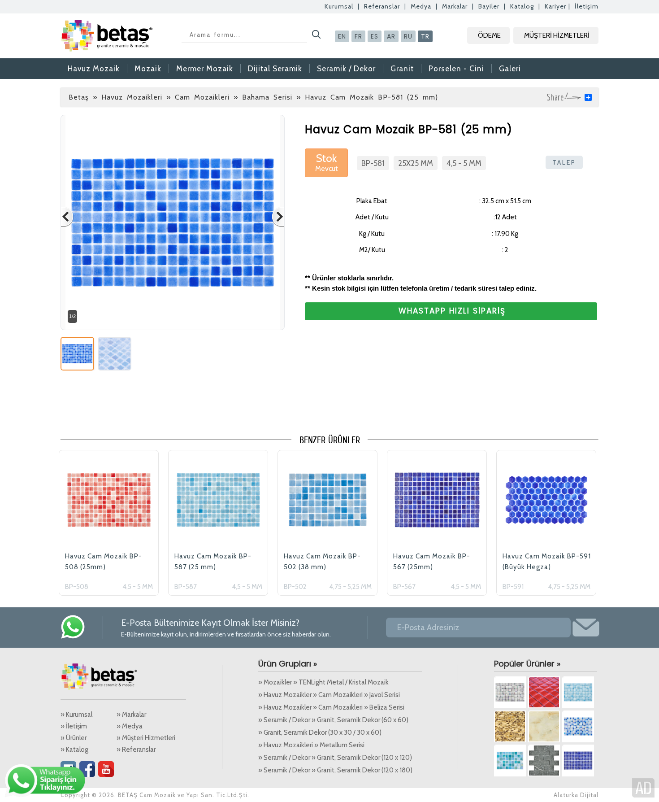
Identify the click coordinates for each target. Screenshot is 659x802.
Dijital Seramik (275, 68)
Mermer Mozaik (204, 68)
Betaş (79, 97)
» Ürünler (74, 738)
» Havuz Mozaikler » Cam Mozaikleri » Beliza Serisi (331, 707)
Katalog (522, 6)
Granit (402, 68)
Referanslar (382, 6)
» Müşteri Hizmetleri (146, 738)
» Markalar (131, 714)
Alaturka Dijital (576, 794)
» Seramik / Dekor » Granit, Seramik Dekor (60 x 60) (333, 720)
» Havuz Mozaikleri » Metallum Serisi (311, 745)
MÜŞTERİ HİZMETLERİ (557, 35)
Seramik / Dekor (346, 68)
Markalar (455, 6)
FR (358, 36)
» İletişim (74, 726)
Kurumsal (339, 6)
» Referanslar (136, 749)
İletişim (586, 6)
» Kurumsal (76, 714)
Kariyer (555, 6)
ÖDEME (489, 35)
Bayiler (488, 6)
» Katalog (74, 749)
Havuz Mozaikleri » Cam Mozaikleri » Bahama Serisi (196, 97)
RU (408, 36)
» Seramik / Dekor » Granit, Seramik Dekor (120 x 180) (335, 770)
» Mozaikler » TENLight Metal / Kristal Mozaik (323, 682)
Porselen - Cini (456, 68)
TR (425, 36)
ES (374, 36)
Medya (421, 6)
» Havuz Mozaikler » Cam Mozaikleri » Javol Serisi (329, 695)
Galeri (510, 68)
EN (342, 36)
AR (391, 36)
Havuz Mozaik (94, 68)
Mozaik (147, 68)
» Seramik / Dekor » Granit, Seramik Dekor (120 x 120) (335, 758)
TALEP (564, 162)
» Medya (130, 726)
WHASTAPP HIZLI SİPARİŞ (452, 310)
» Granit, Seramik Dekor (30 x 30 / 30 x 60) (320, 732)
